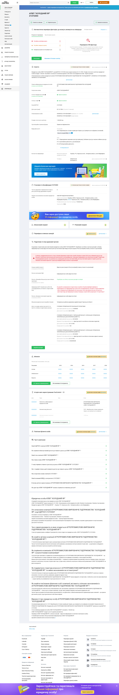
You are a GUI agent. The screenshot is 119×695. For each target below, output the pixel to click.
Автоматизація (8, 44)
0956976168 (73, 159)
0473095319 (73, 160)
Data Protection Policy (28, 670)
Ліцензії (7, 30)
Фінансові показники (69, 649)
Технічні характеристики (29, 676)
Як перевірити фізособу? (70, 673)
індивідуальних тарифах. (91, 7)
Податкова (7, 33)
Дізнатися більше (95, 216)
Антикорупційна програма (26, 679)
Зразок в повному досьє (41, 383)
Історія (6, 19)
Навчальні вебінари (46, 652)
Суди (6, 27)
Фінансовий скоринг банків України (71, 660)
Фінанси (6, 14)
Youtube (24, 644)
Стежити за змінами (37, 22)
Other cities (32, 629)
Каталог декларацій (46, 682)
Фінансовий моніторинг (70, 644)
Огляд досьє (8, 11)
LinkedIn (24, 641)
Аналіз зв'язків (8, 36)
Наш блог (43, 657)
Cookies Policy (26, 673)
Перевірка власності (69, 646)
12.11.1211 (34, 401)
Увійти (91, 2)
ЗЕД (6, 41)
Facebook (24, 638)
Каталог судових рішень (47, 672)
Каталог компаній (46, 667)
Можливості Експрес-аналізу (52, 58)
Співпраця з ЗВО (45, 649)
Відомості (7, 22)
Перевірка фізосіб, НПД (70, 641)
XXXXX (60, 369)
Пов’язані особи (8, 38)
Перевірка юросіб (68, 638)
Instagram (24, 646)
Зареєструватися (87, 692)
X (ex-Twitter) (25, 649)
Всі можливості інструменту (60, 383)
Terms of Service (26, 665)
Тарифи (43, 638)
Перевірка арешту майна (70, 680)
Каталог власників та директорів (47, 678)
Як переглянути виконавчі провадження (71, 669)
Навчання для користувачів (48, 654)
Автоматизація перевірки (71, 652)
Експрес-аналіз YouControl (71, 657)
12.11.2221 (34, 409)
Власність (7, 17)
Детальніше (95, 113)
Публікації (8, 25)
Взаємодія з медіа (46, 646)
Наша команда (45, 644)
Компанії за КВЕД (46, 670)
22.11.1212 (34, 415)
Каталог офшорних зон (47, 675)
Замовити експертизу (103, 22)
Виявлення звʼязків (69, 654)
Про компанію (45, 641)
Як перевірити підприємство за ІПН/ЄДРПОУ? (72, 676)
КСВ (42, 660)
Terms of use (25, 668)
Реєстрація (104, 2)
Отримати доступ (91, 233)
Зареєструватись (40, 174)
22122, (69, 199)
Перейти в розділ (38, 347)
